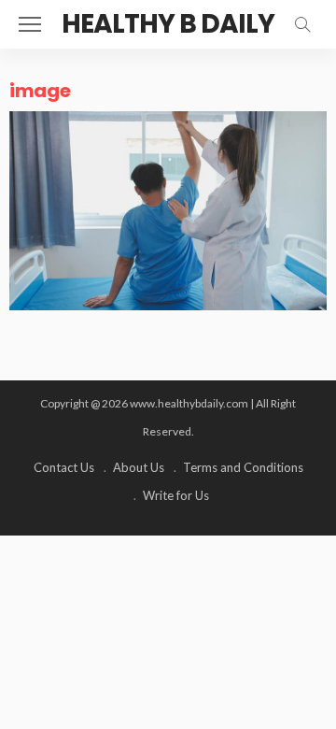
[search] (302, 24)
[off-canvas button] (30, 24)
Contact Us (64, 467)
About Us (138, 467)
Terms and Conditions (243, 467)
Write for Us (176, 495)
